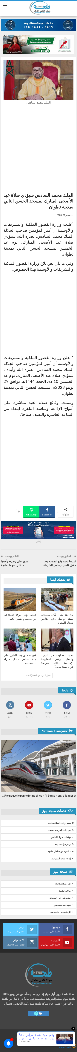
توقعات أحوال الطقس (60, 837)
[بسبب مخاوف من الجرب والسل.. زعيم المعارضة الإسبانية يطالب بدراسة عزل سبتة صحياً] (57, 640)
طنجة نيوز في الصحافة (60, 898)
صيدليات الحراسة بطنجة (59, 830)
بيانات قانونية (65, 891)
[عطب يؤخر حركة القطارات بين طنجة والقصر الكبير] (20, 599)
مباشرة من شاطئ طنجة (59, 851)
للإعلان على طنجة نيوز (60, 912)
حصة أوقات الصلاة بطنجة (59, 823)
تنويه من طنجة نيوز (62, 905)
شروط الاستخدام (63, 883)
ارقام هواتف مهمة (63, 844)
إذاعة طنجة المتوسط (61, 858)
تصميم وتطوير (41, 1042)
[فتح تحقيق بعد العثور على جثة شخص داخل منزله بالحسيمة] (20, 640)
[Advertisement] (38, 147)
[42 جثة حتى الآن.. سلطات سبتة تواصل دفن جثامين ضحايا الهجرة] (57, 599)
